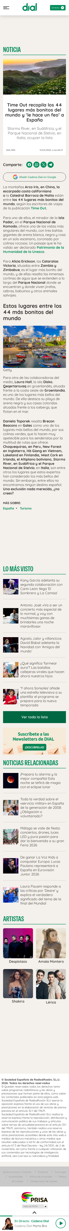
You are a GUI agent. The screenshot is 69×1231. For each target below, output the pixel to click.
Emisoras (43, 1172)
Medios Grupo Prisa (34, 1206)
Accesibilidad (16, 1176)
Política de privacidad (40, 1176)
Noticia (12, 49)
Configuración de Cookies (43, 1181)
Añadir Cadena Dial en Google (37, 177)
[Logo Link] (29, 7)
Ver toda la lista (34, 717)
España (8, 508)
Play (61, 1223)
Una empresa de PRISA (34, 1197)
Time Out (38, 208)
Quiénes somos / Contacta (17, 1172)
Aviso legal (60, 1172)
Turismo (26, 508)
